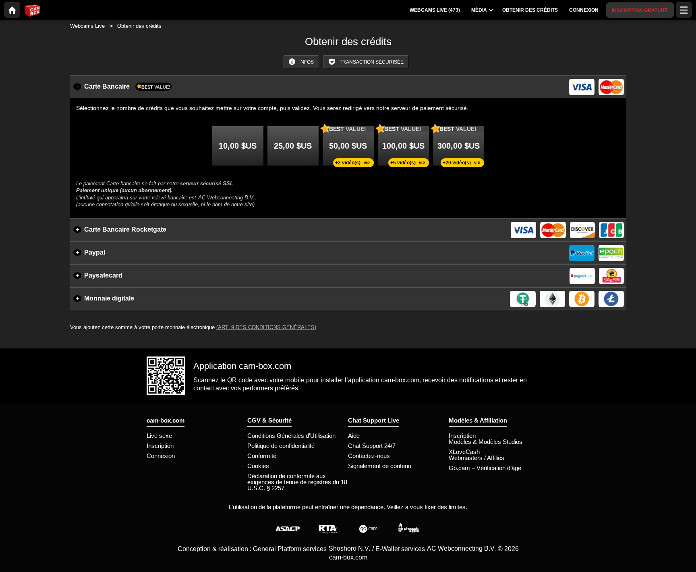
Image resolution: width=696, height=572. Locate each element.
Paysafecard (103, 275)
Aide (354, 435)
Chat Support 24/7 (372, 445)
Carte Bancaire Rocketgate (125, 229)
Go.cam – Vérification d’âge (485, 467)
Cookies (258, 465)
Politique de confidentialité (281, 445)
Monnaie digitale (109, 298)
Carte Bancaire (127, 86)
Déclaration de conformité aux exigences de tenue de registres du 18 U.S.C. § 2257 (297, 482)
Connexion (161, 455)
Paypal (94, 252)
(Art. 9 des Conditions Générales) (266, 327)
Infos (306, 62)
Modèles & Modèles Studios (485, 441)
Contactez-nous (369, 455)
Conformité (261, 455)
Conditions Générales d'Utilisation (291, 435)
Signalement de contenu (379, 465)
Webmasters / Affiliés (476, 457)
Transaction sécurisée (371, 62)
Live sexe (159, 435)
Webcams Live (87, 26)
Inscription (160, 445)
